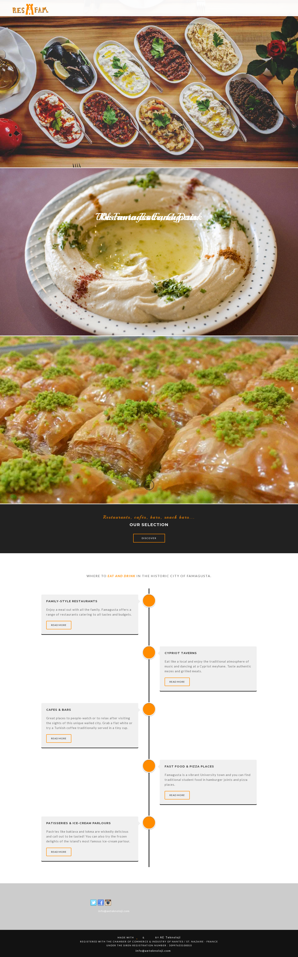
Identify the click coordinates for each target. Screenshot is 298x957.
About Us (229, 24)
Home (118, 24)
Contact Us (257, 24)
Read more (58, 625)
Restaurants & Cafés (150, 24)
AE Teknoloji (170, 937)
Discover (149, 538)
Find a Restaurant (191, 24)
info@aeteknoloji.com (114, 911)
